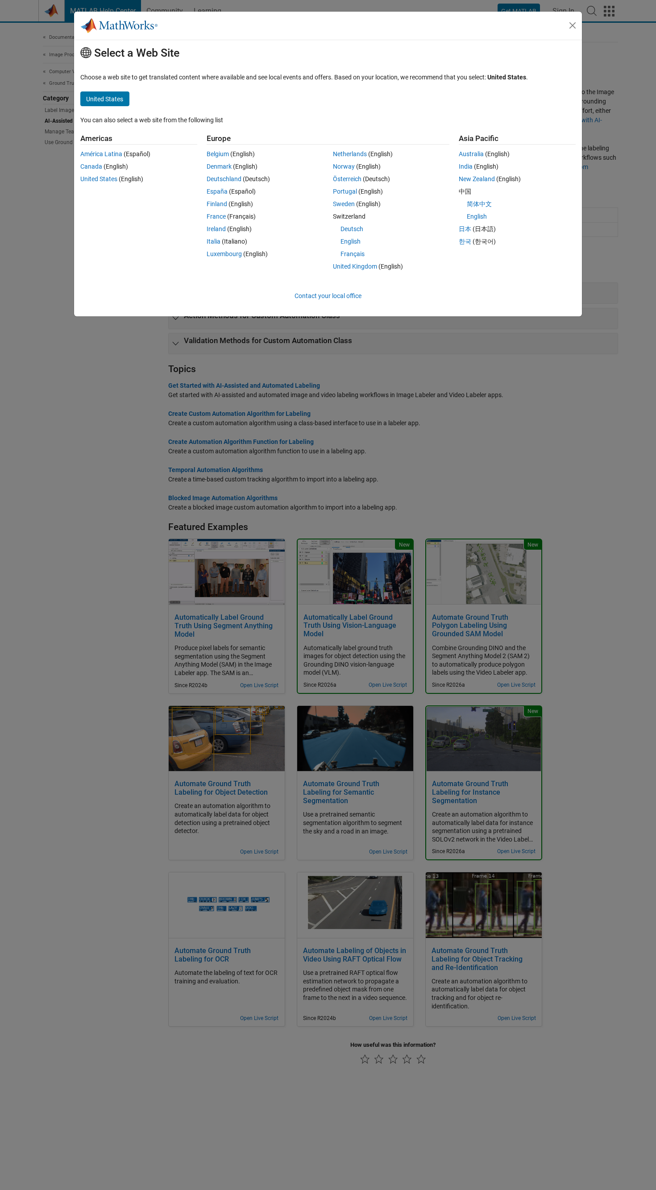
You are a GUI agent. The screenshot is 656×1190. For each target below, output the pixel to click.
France (216, 216)
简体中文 (479, 203)
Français (352, 253)
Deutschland (224, 178)
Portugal (345, 191)
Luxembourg (224, 253)
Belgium (218, 154)
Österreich (347, 178)
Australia (471, 154)
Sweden (344, 203)
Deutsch (351, 228)
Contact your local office (328, 295)
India (466, 166)
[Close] (572, 25)
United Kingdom (355, 266)
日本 (465, 228)
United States (98, 178)
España (217, 191)
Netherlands (350, 154)
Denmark (219, 166)
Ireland (216, 228)
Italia (213, 241)
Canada (91, 166)
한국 (465, 241)
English (350, 241)
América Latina (101, 154)
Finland (217, 203)
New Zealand (477, 178)
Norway (344, 166)
